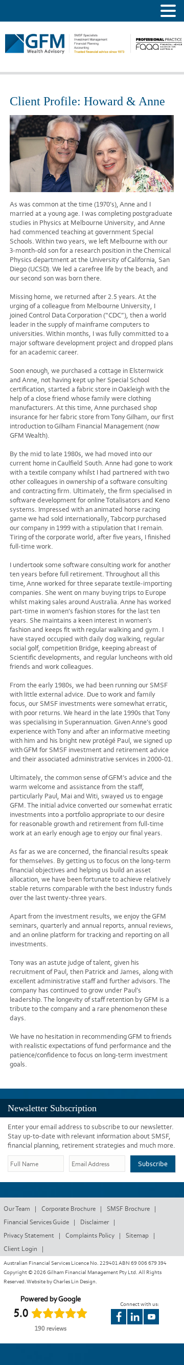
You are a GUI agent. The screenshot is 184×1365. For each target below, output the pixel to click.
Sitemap (137, 1235)
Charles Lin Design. (75, 1281)
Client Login (20, 1248)
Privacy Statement (29, 1235)
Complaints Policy (89, 1235)
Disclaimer (94, 1222)
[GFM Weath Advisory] (68, 57)
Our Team (17, 1208)
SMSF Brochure (128, 1208)
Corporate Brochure (68, 1208)
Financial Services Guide (36, 1222)
